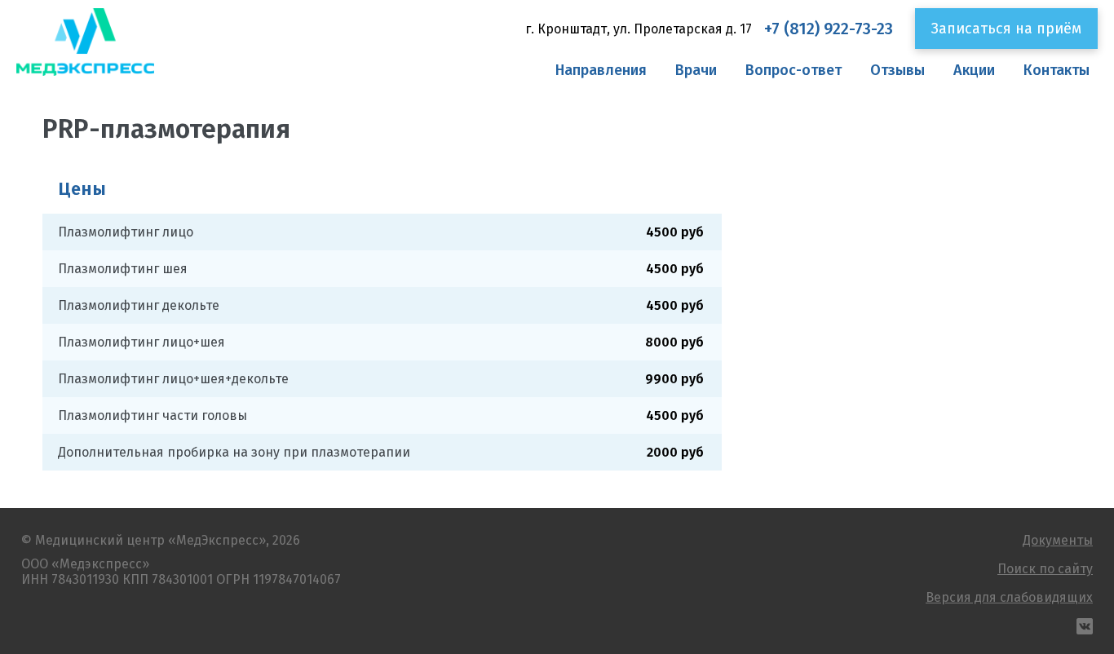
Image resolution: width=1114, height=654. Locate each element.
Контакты (1056, 70)
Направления (601, 70)
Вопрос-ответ (793, 70)
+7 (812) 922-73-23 (828, 29)
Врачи (696, 70)
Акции (974, 70)
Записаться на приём (1006, 29)
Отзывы (897, 70)
